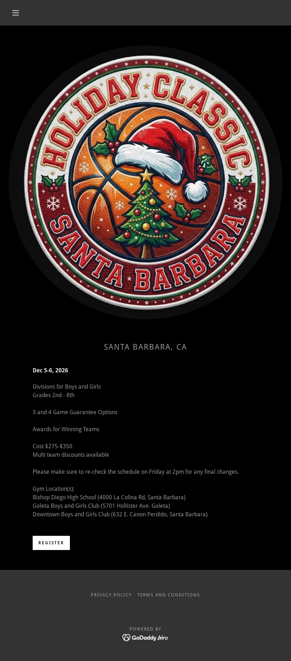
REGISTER (51, 542)
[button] (16, 13)
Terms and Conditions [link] (168, 595)
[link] (145, 637)
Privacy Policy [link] (111, 595)
